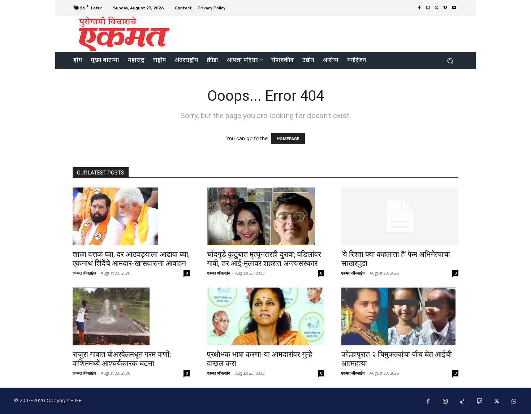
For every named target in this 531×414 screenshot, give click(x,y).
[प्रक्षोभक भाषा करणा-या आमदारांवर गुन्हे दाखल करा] (265, 316)
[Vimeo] (445, 8)
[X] (436, 8)
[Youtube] (454, 8)
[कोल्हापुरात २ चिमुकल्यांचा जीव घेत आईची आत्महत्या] (399, 316)
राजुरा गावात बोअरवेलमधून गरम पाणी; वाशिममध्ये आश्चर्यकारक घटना (122, 359)
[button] (449, 60)
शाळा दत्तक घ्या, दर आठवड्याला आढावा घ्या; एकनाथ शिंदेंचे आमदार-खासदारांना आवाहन (131, 259)
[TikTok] (462, 402)
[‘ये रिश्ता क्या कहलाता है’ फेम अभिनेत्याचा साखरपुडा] (399, 216)
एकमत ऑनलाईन (84, 273)
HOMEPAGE (288, 138)
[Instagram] (428, 8)
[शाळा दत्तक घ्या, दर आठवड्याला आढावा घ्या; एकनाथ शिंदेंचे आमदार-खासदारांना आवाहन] (131, 216)
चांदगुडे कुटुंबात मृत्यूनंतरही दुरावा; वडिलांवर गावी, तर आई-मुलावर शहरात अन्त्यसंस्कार (264, 259)
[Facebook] (419, 8)
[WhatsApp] (514, 402)
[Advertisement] (325, 33)
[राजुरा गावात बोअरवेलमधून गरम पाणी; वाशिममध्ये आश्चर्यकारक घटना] (131, 316)
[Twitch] (480, 402)
